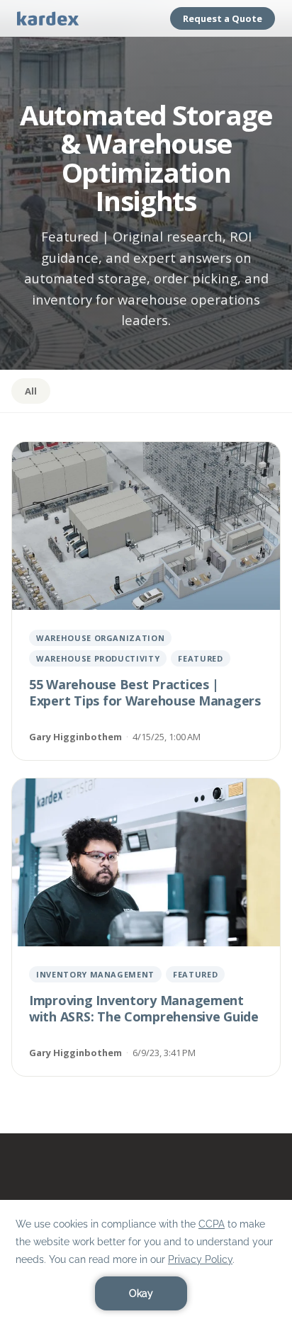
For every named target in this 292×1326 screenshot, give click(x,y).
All (31, 391)
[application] (146, 1263)
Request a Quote (222, 18)
